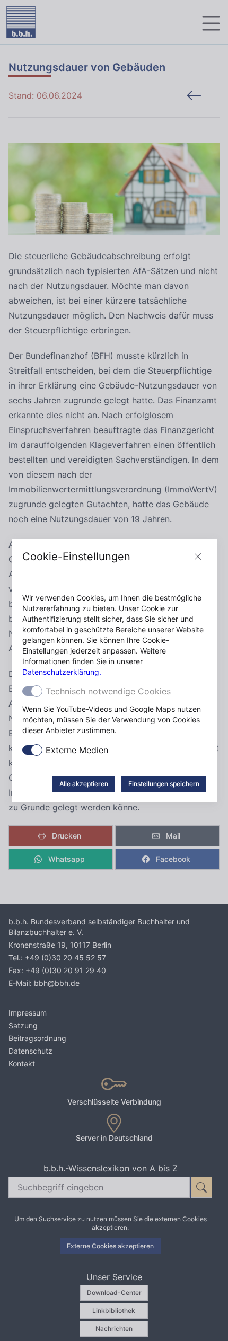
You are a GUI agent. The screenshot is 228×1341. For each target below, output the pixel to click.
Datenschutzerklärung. (61, 671)
